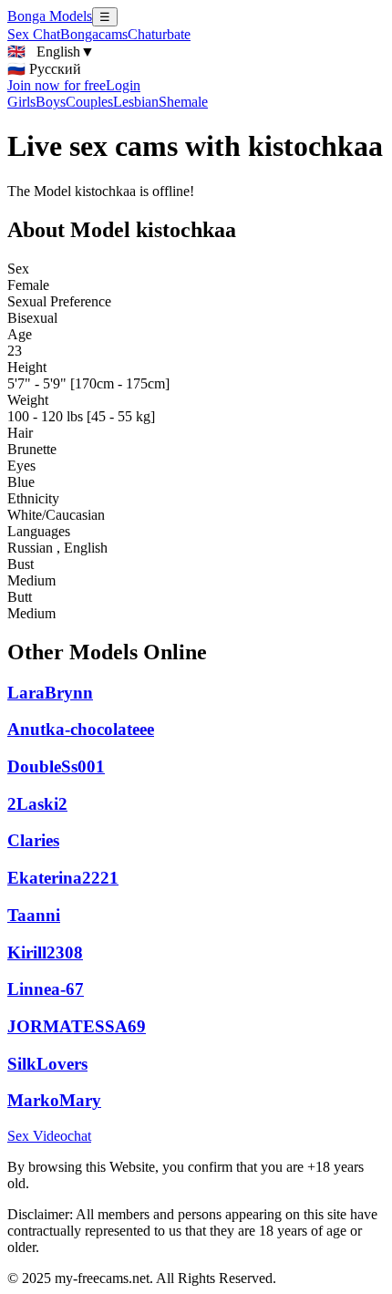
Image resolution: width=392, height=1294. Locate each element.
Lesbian (136, 101)
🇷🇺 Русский (44, 69)
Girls (21, 101)
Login (123, 85)
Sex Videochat (49, 1136)
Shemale (183, 101)
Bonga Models (49, 16)
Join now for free (56, 85)
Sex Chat (33, 34)
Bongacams (94, 34)
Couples (89, 101)
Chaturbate (159, 34)
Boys (51, 101)
